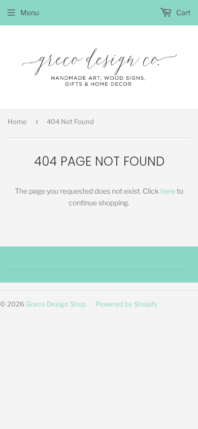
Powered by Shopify (126, 304)
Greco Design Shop (56, 304)
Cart (182, 12)
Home (17, 121)
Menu (29, 12)
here (167, 191)
